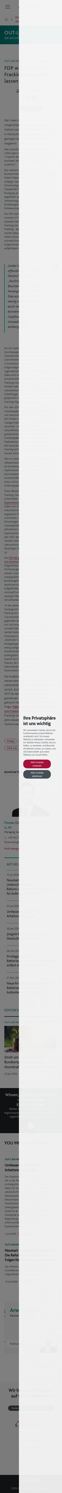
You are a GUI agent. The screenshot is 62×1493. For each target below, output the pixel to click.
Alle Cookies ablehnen (37, 774)
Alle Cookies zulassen (37, 764)
